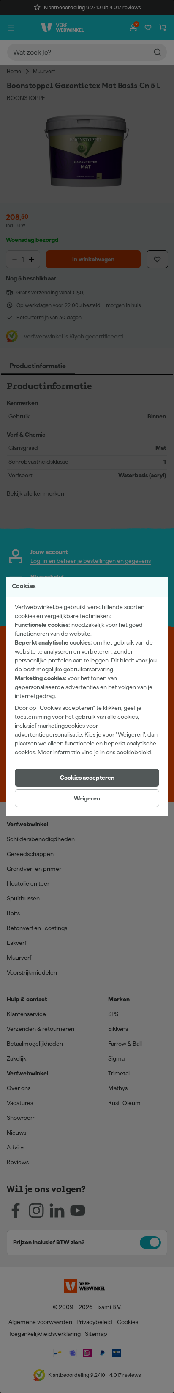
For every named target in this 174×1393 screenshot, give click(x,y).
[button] (87, 778)
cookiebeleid (134, 752)
